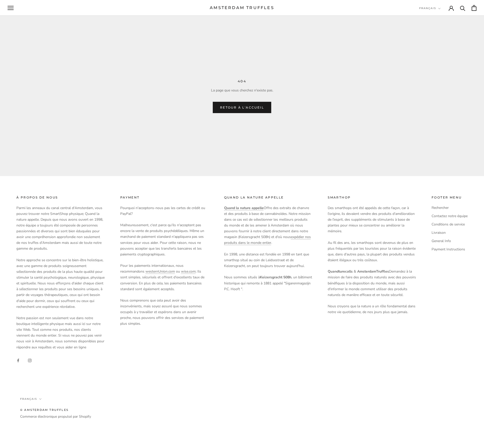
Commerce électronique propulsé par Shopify (55, 416)
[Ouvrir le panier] (474, 8)
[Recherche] (462, 8)
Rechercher (440, 207)
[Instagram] (30, 360)
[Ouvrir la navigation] (11, 8)
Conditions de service (448, 224)
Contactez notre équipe (450, 216)
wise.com (188, 271)
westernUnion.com (160, 271)
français (427, 8)
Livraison (439, 232)
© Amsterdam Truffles (44, 410)
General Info (441, 241)
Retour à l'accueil (242, 107)
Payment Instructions (448, 249)
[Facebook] (18, 360)
